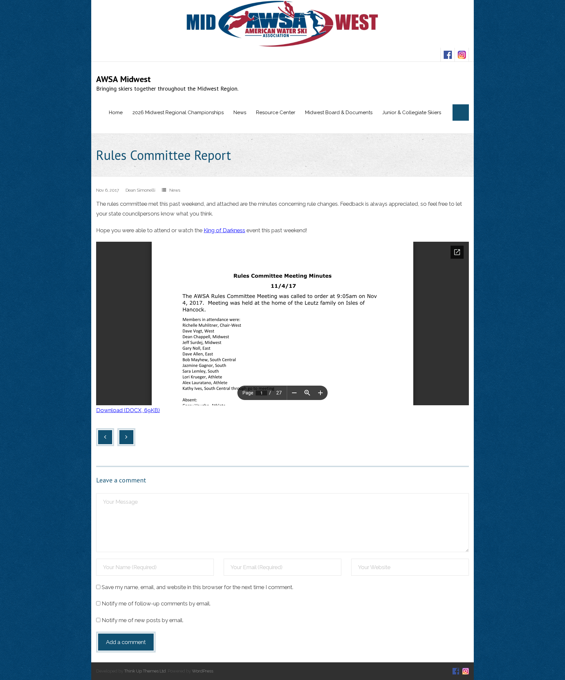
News (174, 190)
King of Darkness (224, 230)
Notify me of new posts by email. (142, 620)
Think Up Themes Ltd (145, 671)
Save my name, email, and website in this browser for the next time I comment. (197, 587)
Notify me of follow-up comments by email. (156, 603)
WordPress (202, 671)
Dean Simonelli (140, 190)
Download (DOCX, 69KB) (128, 410)
